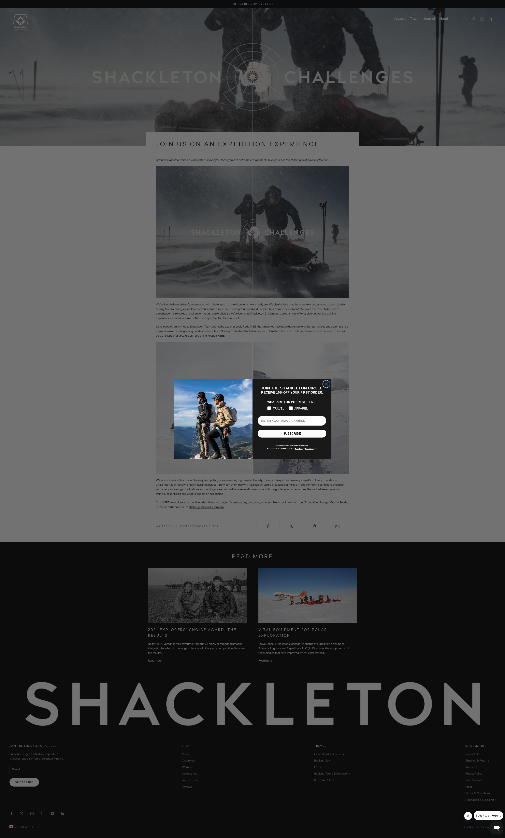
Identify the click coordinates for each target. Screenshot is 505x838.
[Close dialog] (326, 384)
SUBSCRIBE (292, 433)
